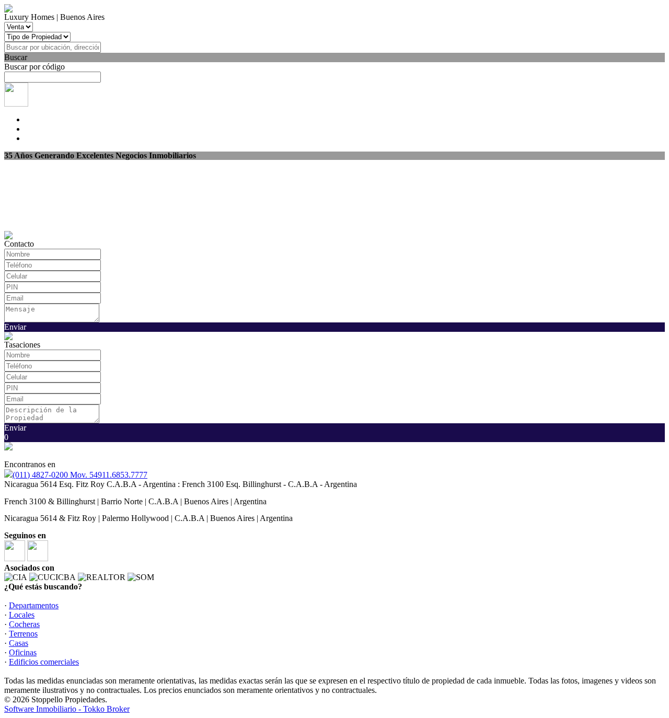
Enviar (15, 326)
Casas (18, 643)
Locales (21, 614)
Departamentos (34, 605)
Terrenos (23, 633)
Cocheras (24, 624)
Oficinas (23, 652)
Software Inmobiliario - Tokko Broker (67, 708)
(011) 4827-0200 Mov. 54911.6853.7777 (80, 474)
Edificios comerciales (44, 661)
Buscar (15, 57)
